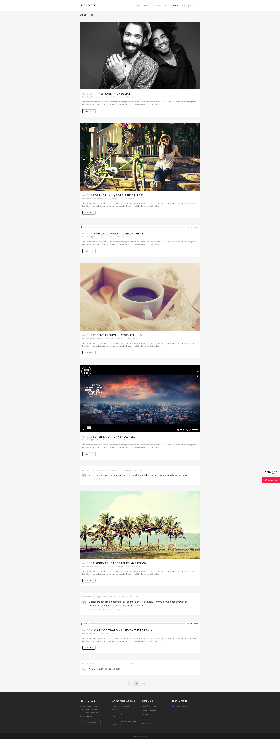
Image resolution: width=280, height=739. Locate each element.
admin (107, 97)
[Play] (82, 227)
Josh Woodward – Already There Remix (122, 630)
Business (100, 338)
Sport (99, 198)
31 (129, 597)
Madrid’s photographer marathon (119, 563)
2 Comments (116, 97)
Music (99, 237)
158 (125, 237)
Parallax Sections (148, 719)
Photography (102, 566)
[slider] (197, 227)
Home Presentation (149, 706)
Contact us (146, 723)
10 (133, 664)
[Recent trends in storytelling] (140, 297)
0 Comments (115, 237)
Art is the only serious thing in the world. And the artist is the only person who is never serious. (139, 475)
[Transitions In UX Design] (140, 55)
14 (130, 566)
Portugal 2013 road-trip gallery (118, 195)
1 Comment (114, 198)
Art (98, 440)
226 (126, 97)
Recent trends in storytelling (117, 335)
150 (127, 338)
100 (123, 440)
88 (135, 470)
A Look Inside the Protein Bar (104, 669)
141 (124, 198)
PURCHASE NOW (90, 722)
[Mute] (192, 227)
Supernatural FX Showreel (114, 436)
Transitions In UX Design (112, 93)
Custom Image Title (149, 710)
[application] (140, 227)
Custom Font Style (148, 715)
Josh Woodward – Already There (118, 233)
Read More (88, 111)
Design (99, 97)
